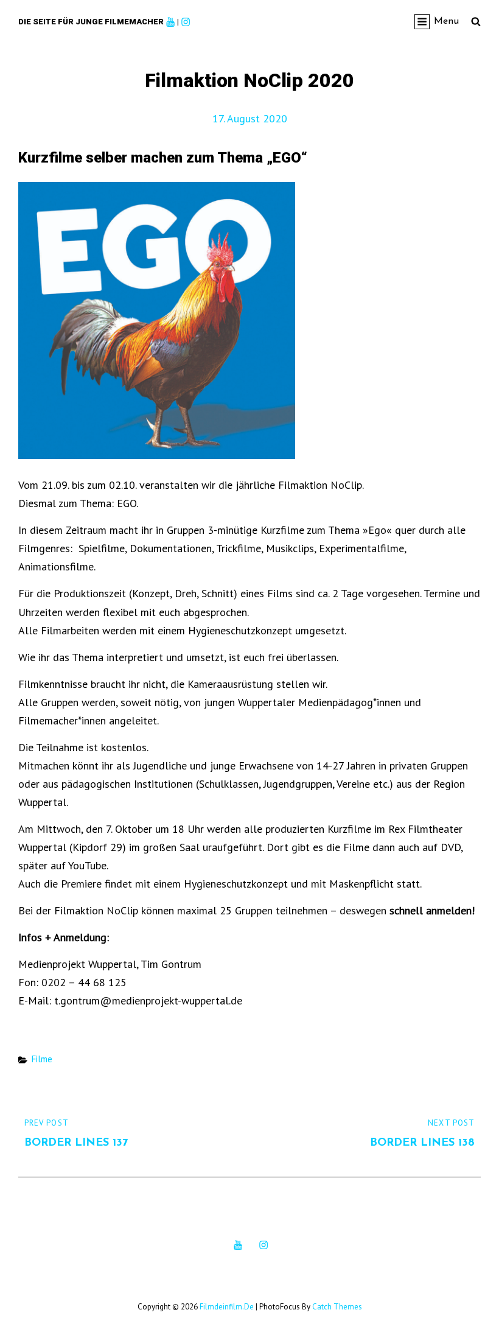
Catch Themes (337, 1307)
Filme (42, 1059)
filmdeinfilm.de (227, 1307)
